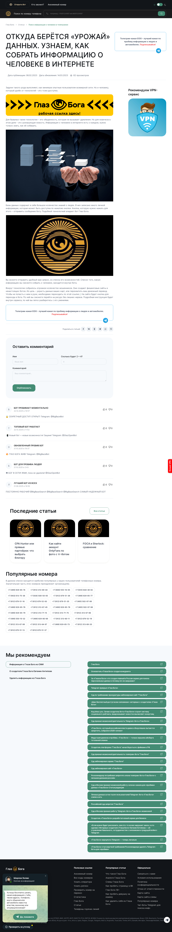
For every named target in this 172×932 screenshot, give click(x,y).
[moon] (165, 4)
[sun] (154, 4)
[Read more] (25, 528)
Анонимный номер (57, 4)
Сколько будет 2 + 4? (71, 356)
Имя (15, 356)
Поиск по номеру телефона (27, 13)
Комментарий (19, 368)
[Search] (161, 13)
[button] (45, 876)
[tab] (38, 671)
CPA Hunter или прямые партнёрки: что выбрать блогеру (24, 550)
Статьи (21, 25)
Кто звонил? (37, 4)
